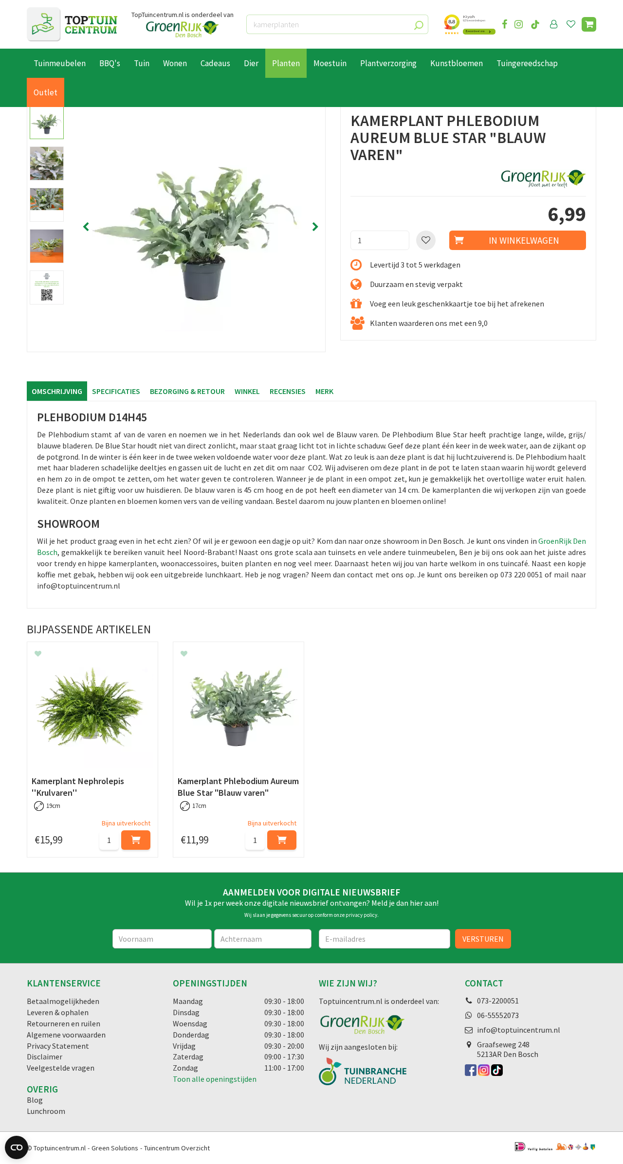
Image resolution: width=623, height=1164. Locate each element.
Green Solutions (115, 1148)
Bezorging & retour (187, 391)
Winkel (247, 391)
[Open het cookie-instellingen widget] (16, 1147)
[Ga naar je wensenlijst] (573, 24)
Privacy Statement (58, 1046)
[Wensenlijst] (571, 24)
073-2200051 (498, 1000)
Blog (35, 1100)
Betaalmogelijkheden (63, 1001)
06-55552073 (498, 1015)
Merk (324, 391)
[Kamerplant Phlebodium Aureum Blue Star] (200, 227)
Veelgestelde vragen (60, 1068)
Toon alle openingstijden (215, 1079)
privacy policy (361, 915)
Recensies (288, 391)
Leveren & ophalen (58, 1012)
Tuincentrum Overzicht (177, 1148)
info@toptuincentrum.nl (518, 1030)
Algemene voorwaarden (66, 1034)
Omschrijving (57, 391)
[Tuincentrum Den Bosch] (72, 24)
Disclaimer (44, 1056)
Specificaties (116, 391)
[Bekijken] (589, 24)
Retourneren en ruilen (63, 1023)
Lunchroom (46, 1111)
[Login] (554, 24)
